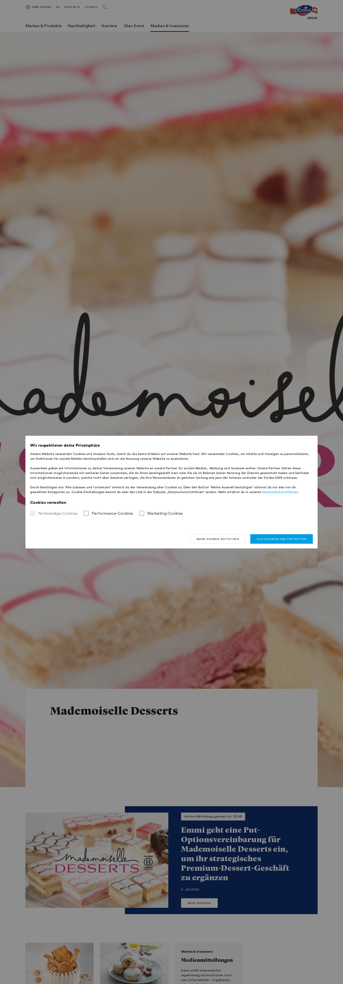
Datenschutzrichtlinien (280, 492)
